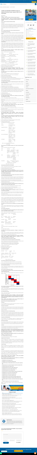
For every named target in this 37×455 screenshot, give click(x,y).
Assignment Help (29, 30)
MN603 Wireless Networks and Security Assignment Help (9, 403)
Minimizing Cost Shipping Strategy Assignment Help (8, 406)
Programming (27, 97)
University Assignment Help (30, 36)
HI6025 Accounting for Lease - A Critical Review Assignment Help (10, 409)
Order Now (30, 38)
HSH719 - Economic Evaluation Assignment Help (8, 400)
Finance (27, 81)
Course (4, 15)
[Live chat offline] (35, 453)
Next (6, 16)
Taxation (27, 90)
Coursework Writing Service (30, 31)
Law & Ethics (27, 92)
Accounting (27, 79)
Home (2, 15)
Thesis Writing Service (29, 35)
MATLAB (27, 99)
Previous (2, 16)
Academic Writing (28, 101)
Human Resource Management (30, 88)
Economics (27, 83)
